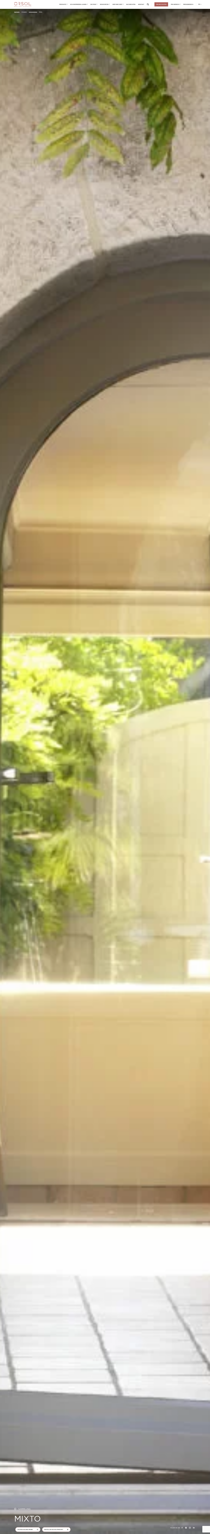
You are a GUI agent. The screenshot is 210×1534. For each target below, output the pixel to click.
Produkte (62, 4)
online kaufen (161, 4)
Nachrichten (130, 4)
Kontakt (141, 4)
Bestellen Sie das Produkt (53, 1529)
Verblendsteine (33, 12)
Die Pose (93, 4)
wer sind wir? (117, 4)
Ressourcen (104, 4)
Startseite (16, 12)
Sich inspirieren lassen (78, 4)
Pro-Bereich (175, 4)
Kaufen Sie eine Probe (25, 1529)
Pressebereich (188, 4)
